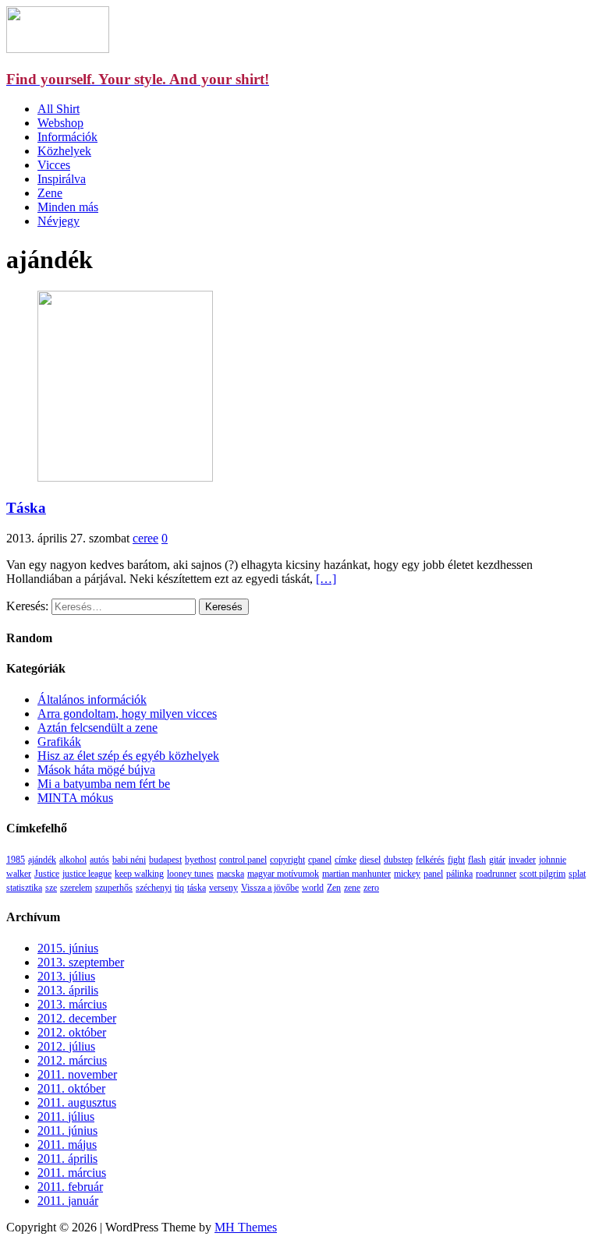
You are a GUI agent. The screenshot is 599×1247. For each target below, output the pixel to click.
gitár (497, 859)
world (313, 887)
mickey (407, 873)
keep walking (139, 873)
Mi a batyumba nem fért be (103, 783)
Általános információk (92, 699)
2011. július (65, 1116)
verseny (223, 887)
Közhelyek (64, 150)
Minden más (67, 207)
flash (477, 859)
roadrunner (496, 873)
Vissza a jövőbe (270, 887)
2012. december (76, 1018)
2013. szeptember (80, 962)
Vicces (53, 164)
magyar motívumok (283, 873)
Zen (334, 887)
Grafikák (59, 741)
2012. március (72, 1060)
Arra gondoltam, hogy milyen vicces (127, 713)
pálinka (459, 873)
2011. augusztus (76, 1102)
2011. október (71, 1088)
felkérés (430, 859)
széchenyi (154, 887)
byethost (200, 859)
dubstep (398, 859)
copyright (287, 859)
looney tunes (190, 873)
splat (577, 873)
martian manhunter (356, 873)
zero (371, 887)
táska (196, 887)
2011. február (70, 1186)
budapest (165, 859)
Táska (26, 508)
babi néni (129, 859)
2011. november (77, 1074)
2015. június (67, 948)
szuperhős (114, 887)
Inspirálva (61, 178)
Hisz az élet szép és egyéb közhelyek (128, 755)
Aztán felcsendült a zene (97, 727)
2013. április (67, 990)
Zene (49, 193)
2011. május (67, 1144)
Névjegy (58, 221)
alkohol (73, 859)
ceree (145, 538)
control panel (243, 859)
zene (352, 887)
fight (456, 859)
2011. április (67, 1158)
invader (522, 859)
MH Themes (245, 1227)
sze (51, 887)
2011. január (67, 1200)
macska (230, 873)
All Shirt (58, 108)
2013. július (66, 976)
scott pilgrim (542, 873)
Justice (46, 873)
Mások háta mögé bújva (96, 769)
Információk (67, 136)
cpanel (319, 859)
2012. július (66, 1046)
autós (99, 859)
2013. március (72, 1004)
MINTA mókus (75, 797)
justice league (87, 873)
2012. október (71, 1032)
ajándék (42, 859)
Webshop (60, 122)
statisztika (24, 887)
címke (345, 859)
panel (433, 873)
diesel (370, 859)
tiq (179, 887)
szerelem (76, 887)
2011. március (71, 1172)
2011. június (67, 1130)
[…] (326, 578)
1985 (15, 859)
